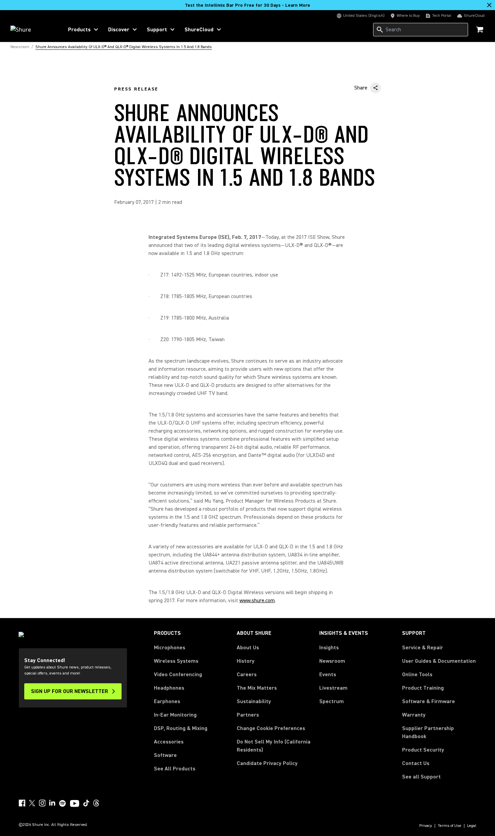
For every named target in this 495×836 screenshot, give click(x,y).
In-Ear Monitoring (175, 715)
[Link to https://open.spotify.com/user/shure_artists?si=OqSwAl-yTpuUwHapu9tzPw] (62, 803)
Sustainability (254, 701)
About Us (248, 647)
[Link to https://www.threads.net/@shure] (96, 803)
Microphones (169, 647)
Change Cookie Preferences (271, 728)
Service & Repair (422, 647)
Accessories (169, 741)
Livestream (333, 688)
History (246, 661)
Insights (329, 647)
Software (165, 755)
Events (327, 674)
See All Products (174, 768)
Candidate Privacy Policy (267, 763)
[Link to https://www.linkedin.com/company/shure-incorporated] (52, 803)
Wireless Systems (176, 661)
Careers (247, 674)
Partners (248, 715)
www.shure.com (257, 600)
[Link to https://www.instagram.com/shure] (42, 803)
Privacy (425, 826)
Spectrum (331, 701)
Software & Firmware (428, 701)
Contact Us (415, 763)
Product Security (423, 750)
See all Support (421, 776)
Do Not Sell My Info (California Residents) (273, 745)
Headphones (169, 688)
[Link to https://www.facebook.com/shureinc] (22, 803)
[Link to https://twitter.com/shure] (32, 803)
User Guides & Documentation (439, 661)
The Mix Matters (257, 688)
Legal (471, 826)
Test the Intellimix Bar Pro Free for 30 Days (247, 5)
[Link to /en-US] (32, 30)
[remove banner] (489, 5)
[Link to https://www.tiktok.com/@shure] (86, 803)
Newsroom (332, 661)
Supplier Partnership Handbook (438, 732)
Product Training (423, 688)
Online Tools (417, 674)
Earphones (167, 701)
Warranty (414, 715)
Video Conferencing (178, 674)
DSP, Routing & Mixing (180, 728)
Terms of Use (449, 826)
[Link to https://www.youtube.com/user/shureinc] (74, 804)
